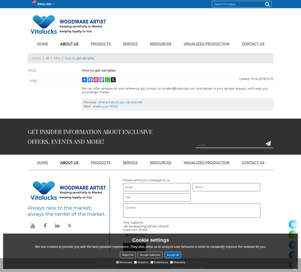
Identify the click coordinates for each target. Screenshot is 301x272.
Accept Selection (150, 254)
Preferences (161, 262)
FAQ (57, 58)
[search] (267, 4)
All (47, 58)
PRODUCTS (101, 44)
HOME (42, 44)
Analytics (142, 262)
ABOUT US (69, 44)
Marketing (179, 262)
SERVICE (130, 44)
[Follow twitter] (69, 225)
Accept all (173, 254)
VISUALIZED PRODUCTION (207, 44)
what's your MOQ (105, 106)
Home (36, 58)
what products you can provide (120, 102)
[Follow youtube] (33, 225)
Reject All (128, 254)
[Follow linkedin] (57, 225)
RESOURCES (160, 44)
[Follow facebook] (45, 225)
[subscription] (268, 143)
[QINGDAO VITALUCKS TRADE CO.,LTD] (150, 24)
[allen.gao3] (293, 224)
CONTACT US (253, 44)
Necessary (125, 262)
